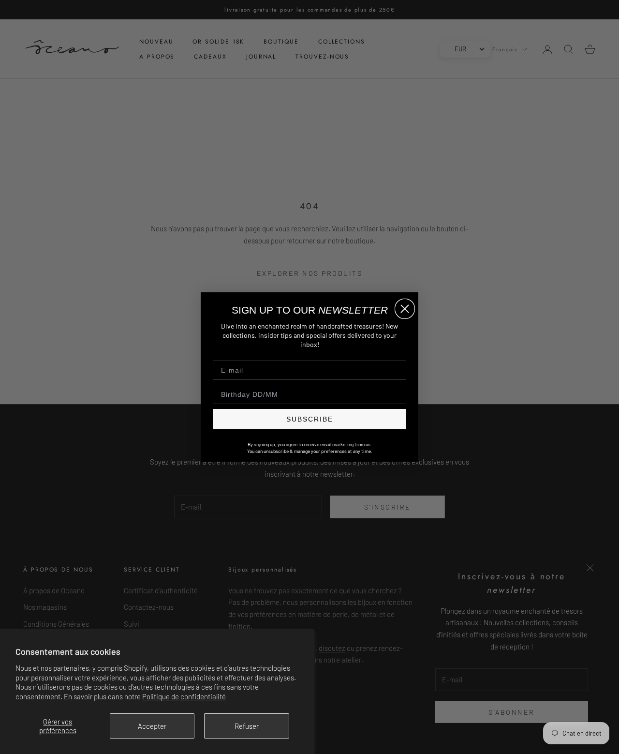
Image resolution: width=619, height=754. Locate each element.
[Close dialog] (405, 309)
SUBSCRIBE (309, 419)
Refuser (247, 726)
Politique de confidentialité (184, 696)
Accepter (152, 726)
